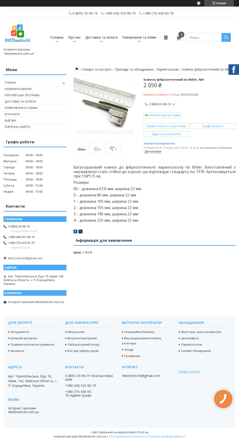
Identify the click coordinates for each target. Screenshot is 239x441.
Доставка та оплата (101, 37)
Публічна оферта (18, 127)
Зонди (129, 349)
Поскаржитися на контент (127, 436)
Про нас (74, 37)
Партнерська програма (22, 95)
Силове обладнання (196, 351)
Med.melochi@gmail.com (25, 258)
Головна (56, 37)
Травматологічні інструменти (32, 344)
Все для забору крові (82, 351)
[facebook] (75, 232)
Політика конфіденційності (166, 436)
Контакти (12, 114)
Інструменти (20, 332)
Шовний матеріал (24, 338)
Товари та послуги (96, 69)
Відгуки (10, 121)
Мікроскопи (76, 332)
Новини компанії (18, 89)
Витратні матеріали (82, 338)
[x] (80, 232)
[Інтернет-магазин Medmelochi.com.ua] (18, 33)
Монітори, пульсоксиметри (201, 332)
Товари (10, 83)
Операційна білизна (139, 332)
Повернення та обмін (139, 37)
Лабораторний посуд (83, 344)
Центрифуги (190, 338)
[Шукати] (226, 37)
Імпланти (17, 351)
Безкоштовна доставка (165, 115)
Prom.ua (142, 432)
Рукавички (132, 356)
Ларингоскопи (167, 69)
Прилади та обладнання (134, 69)
